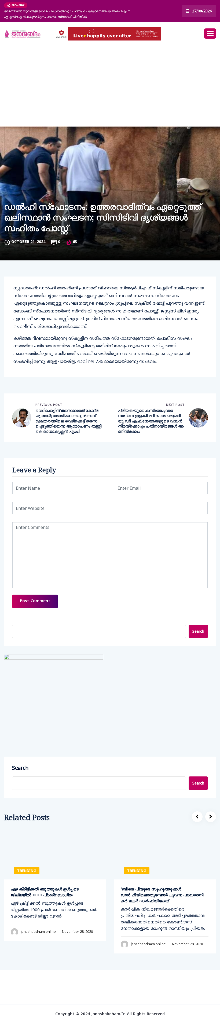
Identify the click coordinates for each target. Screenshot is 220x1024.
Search (198, 631)
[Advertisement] (110, 86)
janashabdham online (38, 931)
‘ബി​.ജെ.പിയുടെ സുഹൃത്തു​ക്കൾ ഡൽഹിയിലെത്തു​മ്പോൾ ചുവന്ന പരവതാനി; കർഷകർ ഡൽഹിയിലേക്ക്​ (162, 894)
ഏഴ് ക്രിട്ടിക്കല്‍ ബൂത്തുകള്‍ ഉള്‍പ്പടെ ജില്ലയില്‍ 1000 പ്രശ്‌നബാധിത (45, 891)
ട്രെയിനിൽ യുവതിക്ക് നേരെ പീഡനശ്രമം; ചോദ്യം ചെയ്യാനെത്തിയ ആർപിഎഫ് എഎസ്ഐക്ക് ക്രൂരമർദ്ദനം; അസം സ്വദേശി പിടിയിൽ (66, 14)
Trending (26, 870)
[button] (210, 33)
